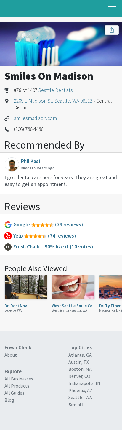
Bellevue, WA (13, 310)
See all (75, 404)
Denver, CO (79, 376)
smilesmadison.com (35, 118)
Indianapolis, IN (84, 383)
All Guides (14, 393)
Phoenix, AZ (80, 390)
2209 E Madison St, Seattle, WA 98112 (53, 101)
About (10, 355)
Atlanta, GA (80, 355)
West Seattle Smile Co (72, 305)
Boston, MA (80, 369)
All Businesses (18, 379)
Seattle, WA (79, 310)
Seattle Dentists (55, 90)
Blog (9, 400)
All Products (16, 386)
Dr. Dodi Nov (15, 305)
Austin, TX (78, 362)
